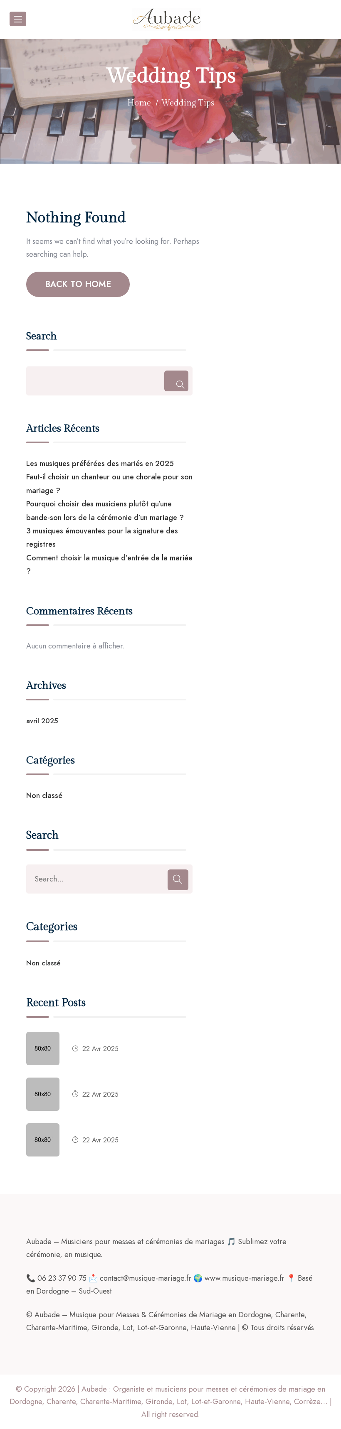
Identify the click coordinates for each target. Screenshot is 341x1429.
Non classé (44, 795)
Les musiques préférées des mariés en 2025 (100, 463)
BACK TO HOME (78, 284)
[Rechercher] (176, 381)
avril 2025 (42, 721)
